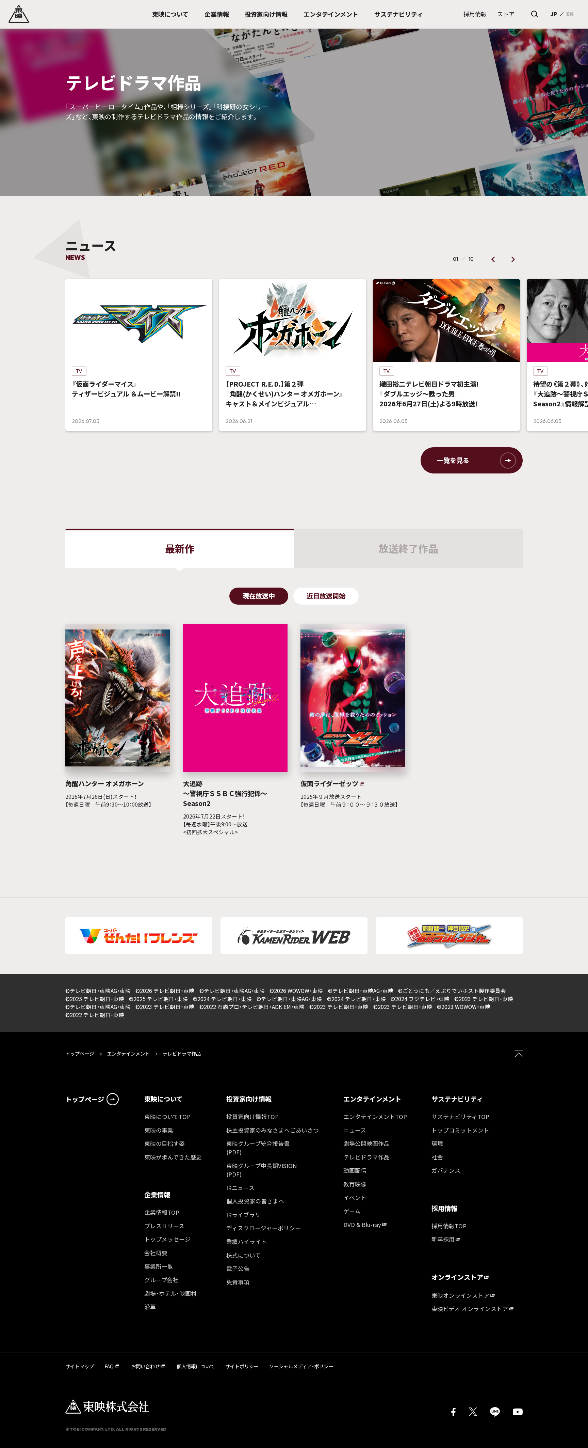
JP (554, 14)
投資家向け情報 (249, 1099)
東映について (163, 1099)
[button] (493, 259)
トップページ (80, 1053)
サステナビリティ (457, 1099)
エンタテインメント (128, 1053)
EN (570, 14)
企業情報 (157, 1194)
